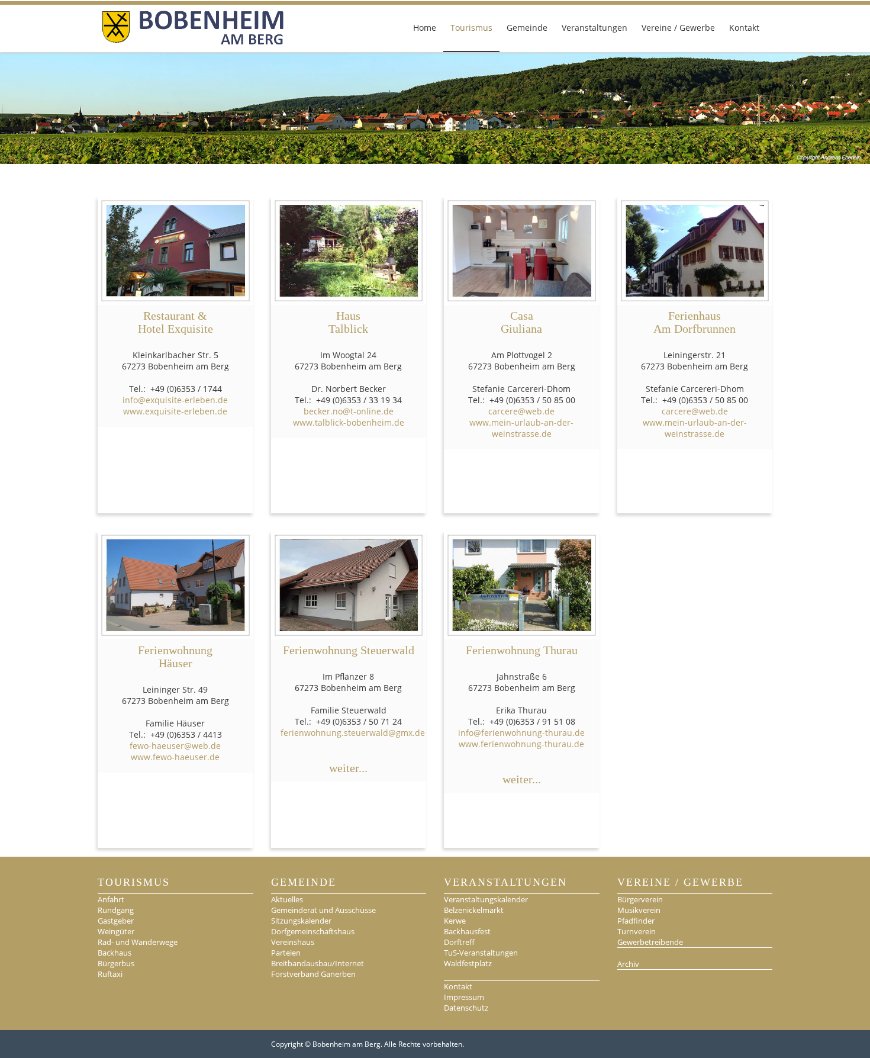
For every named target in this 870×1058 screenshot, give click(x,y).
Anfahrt (111, 899)
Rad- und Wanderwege (138, 942)
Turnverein (636, 931)
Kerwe (455, 920)
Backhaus (114, 952)
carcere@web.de (521, 411)
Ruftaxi (110, 974)
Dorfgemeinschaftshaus (313, 931)
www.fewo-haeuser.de (175, 757)
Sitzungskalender (301, 920)
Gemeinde (527, 27)
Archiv (628, 964)
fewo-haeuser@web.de (175, 745)
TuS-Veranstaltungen (481, 952)
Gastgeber (116, 920)
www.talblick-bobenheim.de (348, 422)
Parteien (286, 952)
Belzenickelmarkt (474, 910)
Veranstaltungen (594, 27)
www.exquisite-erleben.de (175, 411)
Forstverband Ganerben (313, 974)
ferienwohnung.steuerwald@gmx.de (353, 732)
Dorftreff (459, 942)
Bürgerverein (640, 899)
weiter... (348, 767)
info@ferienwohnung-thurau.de (521, 732)
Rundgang (116, 910)
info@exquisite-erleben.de (175, 400)
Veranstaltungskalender (486, 899)
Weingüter (116, 931)
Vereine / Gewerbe (678, 27)
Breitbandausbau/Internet (317, 963)
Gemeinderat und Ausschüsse (323, 910)
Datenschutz (466, 1007)
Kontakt (744, 27)
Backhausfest (467, 931)
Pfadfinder (636, 920)
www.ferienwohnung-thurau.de (521, 744)
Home (424, 27)
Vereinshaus (292, 942)
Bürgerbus (116, 963)
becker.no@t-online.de (349, 411)
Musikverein (638, 910)
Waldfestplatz (468, 963)
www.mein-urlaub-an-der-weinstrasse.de (521, 428)
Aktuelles (287, 899)
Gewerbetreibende (650, 942)
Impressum (464, 997)
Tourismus (471, 27)
